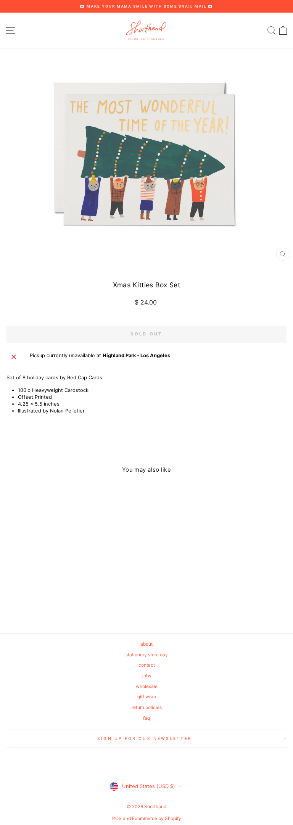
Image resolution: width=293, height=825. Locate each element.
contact (146, 665)
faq (146, 718)
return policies (147, 707)
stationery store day (147, 654)
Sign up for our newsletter (144, 738)
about (146, 644)
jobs (146, 675)
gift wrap (146, 696)
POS (117, 818)
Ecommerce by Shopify (156, 818)
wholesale (147, 686)
